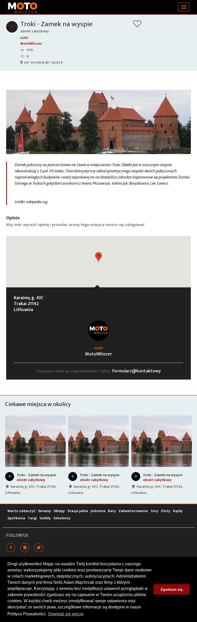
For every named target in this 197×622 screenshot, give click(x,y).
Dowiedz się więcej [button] (66, 614)
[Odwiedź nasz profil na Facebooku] (10, 547)
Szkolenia (61, 518)
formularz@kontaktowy (136, 371)
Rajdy (178, 511)
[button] (98, 257)
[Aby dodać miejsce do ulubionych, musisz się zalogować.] (137, 25)
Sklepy (59, 511)
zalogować (134, 224)
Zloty (165, 511)
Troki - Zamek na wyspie (56, 24)
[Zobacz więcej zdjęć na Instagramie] (24, 547)
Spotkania (16, 518)
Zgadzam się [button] (172, 589)
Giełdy (45, 518)
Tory (154, 511)
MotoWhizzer (31, 43)
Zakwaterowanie (133, 511)
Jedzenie (98, 511)
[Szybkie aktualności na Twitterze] (38, 547)
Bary (112, 511)
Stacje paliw (77, 511)
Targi (32, 518)
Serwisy (44, 511)
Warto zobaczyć (21, 511)
